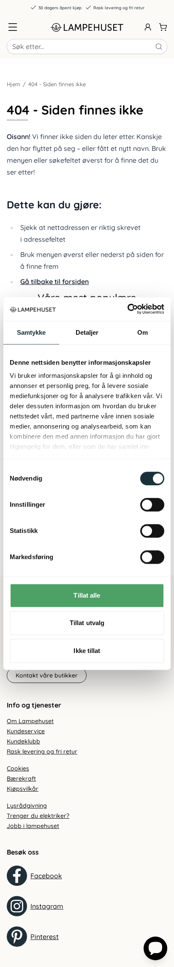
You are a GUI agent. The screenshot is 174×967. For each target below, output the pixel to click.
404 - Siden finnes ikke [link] (57, 84)
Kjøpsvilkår (22, 788)
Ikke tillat (86, 650)
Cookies (18, 768)
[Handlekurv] (163, 27)
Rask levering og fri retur (118, 8)
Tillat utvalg (87, 622)
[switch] (152, 504)
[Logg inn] (148, 27)
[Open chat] (155, 948)
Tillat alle (86, 595)
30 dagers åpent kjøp (60, 8)
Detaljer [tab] (87, 332)
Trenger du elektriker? (38, 815)
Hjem (13, 84)
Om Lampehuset (30, 721)
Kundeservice (26, 731)
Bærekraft (21, 778)
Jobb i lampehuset (33, 826)
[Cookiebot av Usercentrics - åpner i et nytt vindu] (127, 308)
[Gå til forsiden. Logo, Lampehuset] (87, 27)
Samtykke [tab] (31, 332)
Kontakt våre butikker (47, 675)
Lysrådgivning (27, 805)
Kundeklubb (23, 741)
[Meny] (13, 27)
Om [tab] (142, 332)
